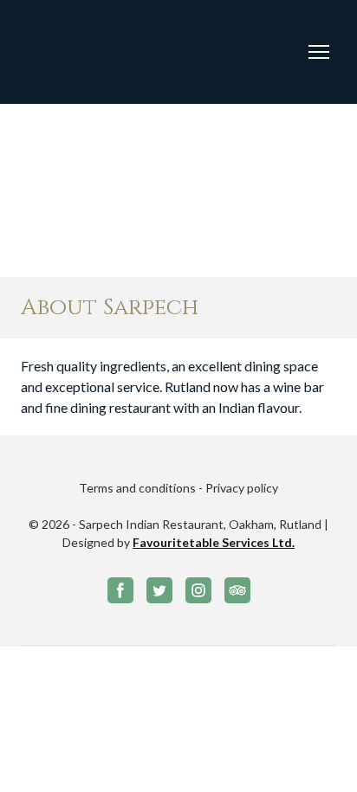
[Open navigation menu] (319, 52)
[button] (120, 590)
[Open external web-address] (85, 52)
